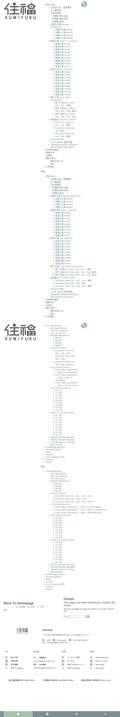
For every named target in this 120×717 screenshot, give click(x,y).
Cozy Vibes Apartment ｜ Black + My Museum (78, 507)
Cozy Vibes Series (60, 367)
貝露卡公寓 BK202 (64, 35)
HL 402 (58, 422)
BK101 (58, 338)
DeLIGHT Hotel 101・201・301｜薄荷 (73, 280)
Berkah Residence (60, 335)
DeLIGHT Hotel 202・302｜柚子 (70, 283)
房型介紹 (50, 5)
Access (49, 454)
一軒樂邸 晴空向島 (59, 19)
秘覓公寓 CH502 (63, 86)
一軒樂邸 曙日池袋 (59, 16)
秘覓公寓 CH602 (63, 89)
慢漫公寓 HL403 (63, 55)
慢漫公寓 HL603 (63, 63)
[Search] (87, 616)
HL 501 (58, 427)
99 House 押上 (58, 139)
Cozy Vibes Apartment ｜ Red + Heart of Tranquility (66, 377)
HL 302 (58, 415)
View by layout (58, 333)
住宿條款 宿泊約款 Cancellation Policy (58, 680)
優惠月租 (50, 152)
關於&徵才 (51, 158)
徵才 (53, 164)
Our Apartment (53, 325)
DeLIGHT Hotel (58, 348)
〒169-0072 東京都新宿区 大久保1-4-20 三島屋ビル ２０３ (65, 635)
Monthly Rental (53, 449)
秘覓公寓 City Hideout (61, 69)
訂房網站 (50, 167)
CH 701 (58, 408)
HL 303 (58, 417)
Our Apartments (58, 328)
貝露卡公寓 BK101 (64, 30)
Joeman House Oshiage (62, 442)
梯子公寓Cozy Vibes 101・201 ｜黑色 (73, 269)
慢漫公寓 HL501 (63, 58)
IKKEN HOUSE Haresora (63, 437)
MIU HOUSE (56, 445)
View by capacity (59, 330)
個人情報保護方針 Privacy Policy (22, 680)
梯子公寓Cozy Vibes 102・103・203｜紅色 (76, 275)
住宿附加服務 (52, 150)
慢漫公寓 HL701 (63, 66)
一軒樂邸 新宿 (57, 21)
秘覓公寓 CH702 (63, 94)
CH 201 (58, 390)
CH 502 (58, 403)
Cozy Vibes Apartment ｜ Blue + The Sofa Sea (78, 512)
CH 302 (58, 395)
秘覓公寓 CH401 (63, 80)
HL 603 (58, 432)
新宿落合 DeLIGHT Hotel (62, 119)
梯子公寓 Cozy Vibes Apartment (66, 266)
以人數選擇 (56, 10)
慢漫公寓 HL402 (63, 52)
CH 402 (58, 400)
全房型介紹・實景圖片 (61, 7)
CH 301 (58, 393)
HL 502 (58, 430)
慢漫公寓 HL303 (63, 46)
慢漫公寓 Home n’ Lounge (63, 41)
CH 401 (58, 398)
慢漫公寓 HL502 (63, 61)
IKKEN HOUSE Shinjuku (63, 440)
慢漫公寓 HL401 (63, 49)
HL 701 (58, 435)
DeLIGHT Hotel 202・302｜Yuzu (71, 499)
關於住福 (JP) (57, 161)
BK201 (58, 340)
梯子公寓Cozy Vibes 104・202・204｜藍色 (76, 272)
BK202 (58, 343)
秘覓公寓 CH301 (63, 75)
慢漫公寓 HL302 (63, 44)
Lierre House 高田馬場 (61, 142)
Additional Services (55, 447)
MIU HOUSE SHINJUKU (62, 147)
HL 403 (58, 425)
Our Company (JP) (55, 457)
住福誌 (49, 155)
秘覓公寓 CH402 (63, 83)
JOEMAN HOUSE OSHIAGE (64, 144)
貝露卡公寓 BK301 (64, 38)
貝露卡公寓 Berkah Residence (65, 196)
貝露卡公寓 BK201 (64, 32)
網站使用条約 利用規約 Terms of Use (96, 680)
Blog (48, 452)
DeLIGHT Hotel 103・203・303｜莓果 (73, 286)
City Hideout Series (60, 388)
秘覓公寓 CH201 (63, 72)
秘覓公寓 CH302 (63, 77)
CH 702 (58, 410)
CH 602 (58, 405)
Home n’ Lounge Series (62, 412)
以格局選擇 (56, 13)
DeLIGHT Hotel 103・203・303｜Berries (75, 501)
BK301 (58, 345)
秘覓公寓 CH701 (63, 92)
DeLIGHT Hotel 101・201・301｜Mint (73, 496)
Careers (50, 459)
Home (49, 462)
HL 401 (58, 420)
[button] (60, 171)
